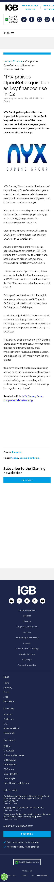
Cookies (24, 875)
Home (6, 61)
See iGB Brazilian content (12, 19)
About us (7, 714)
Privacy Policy (11, 875)
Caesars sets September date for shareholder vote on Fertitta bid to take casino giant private (26, 815)
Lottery (27, 632)
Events (6, 692)
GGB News (8, 769)
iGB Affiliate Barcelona (13, 755)
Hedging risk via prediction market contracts (23, 807)
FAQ (5, 724)
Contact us (8, 719)
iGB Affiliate (8, 751)
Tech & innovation (27, 665)
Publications (9, 701)
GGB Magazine (10, 774)
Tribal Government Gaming (16, 783)
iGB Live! (7, 746)
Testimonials (9, 733)
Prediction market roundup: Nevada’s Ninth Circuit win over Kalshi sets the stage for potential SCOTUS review (26, 798)
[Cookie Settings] (4, 877)
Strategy (27, 660)
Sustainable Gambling (27, 649)
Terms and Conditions (40, 875)
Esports (27, 616)
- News (15, 803)
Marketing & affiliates (27, 638)
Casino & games (27, 610)
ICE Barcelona (9, 764)
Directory (7, 687)
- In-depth (17, 810)
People (27, 643)
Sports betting (27, 654)
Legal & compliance (27, 627)
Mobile (14, 458)
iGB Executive (9, 760)
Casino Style (9, 778)
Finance (17, 61)
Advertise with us (11, 728)
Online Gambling (29, 458)
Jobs (5, 697)
